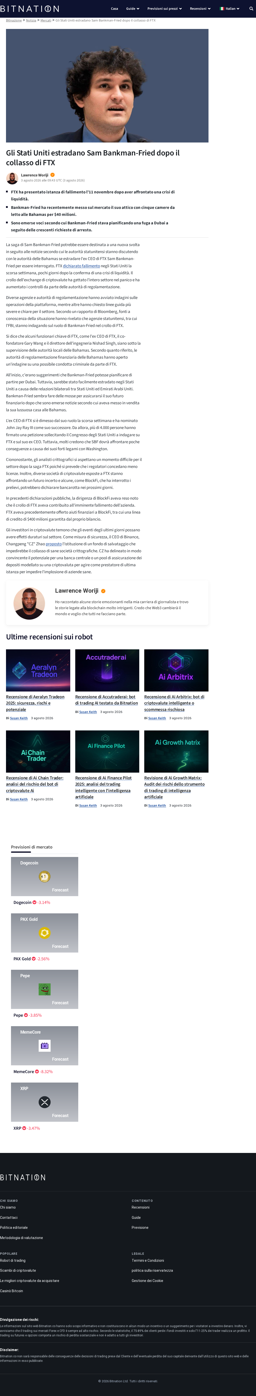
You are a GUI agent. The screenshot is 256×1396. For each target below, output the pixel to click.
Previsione (140, 1228)
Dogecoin (23, 902)
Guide (130, 8)
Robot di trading (13, 1260)
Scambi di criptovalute (18, 1270)
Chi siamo (8, 1207)
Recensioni (198, 8)
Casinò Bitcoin (11, 1291)
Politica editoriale (14, 1228)
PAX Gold (22, 959)
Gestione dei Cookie (147, 1281)
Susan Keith (19, 718)
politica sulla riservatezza (152, 1270)
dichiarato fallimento (81, 266)
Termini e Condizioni (148, 1260)
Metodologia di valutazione (21, 1238)
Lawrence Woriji (76, 590)
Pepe (18, 1015)
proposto (54, 544)
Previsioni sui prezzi (163, 8)
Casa (114, 8)
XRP (17, 1128)
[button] (251, 9)
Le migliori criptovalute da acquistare (29, 1281)
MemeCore (24, 1072)
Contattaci (9, 1218)
